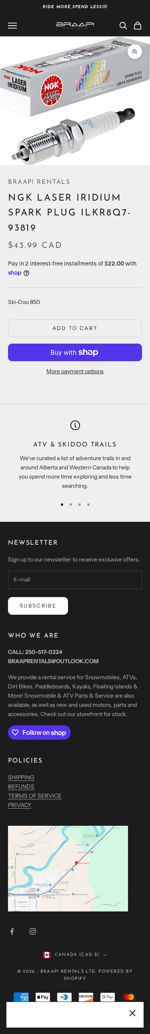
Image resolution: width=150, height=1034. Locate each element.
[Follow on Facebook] (12, 931)
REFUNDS (21, 786)
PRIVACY (19, 805)
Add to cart (75, 328)
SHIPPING (21, 777)
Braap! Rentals (39, 182)
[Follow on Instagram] (33, 931)
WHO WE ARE (33, 636)
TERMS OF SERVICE (35, 795)
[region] (75, 455)
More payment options (75, 371)
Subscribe (38, 605)
